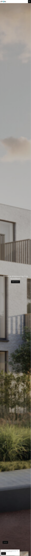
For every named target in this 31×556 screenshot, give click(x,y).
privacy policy (14, 551)
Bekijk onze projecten (15, 281)
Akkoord (3, 553)
